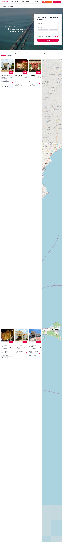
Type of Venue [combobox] (46, 53)
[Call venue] (12, 82)
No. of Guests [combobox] (30, 53)
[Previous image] (3, 66)
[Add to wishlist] (12, 61)
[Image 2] (4, 69)
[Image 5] (13, 69)
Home (12, 1)
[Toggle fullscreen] (61, 60)
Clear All (9, 55)
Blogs (27, 1)
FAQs (31, 1)
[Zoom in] (43, 60)
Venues (22, 1)
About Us (17, 1)
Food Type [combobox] (54, 53)
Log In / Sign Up (57, 1)
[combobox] (42, 28)
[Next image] (12, 66)
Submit (48, 40)
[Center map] (46, 60)
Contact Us (36, 1)
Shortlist (11, 72)
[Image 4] (10, 69)
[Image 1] (1, 69)
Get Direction (11, 77)
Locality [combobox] (38, 53)
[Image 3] (7, 69)
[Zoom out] (45, 60)
